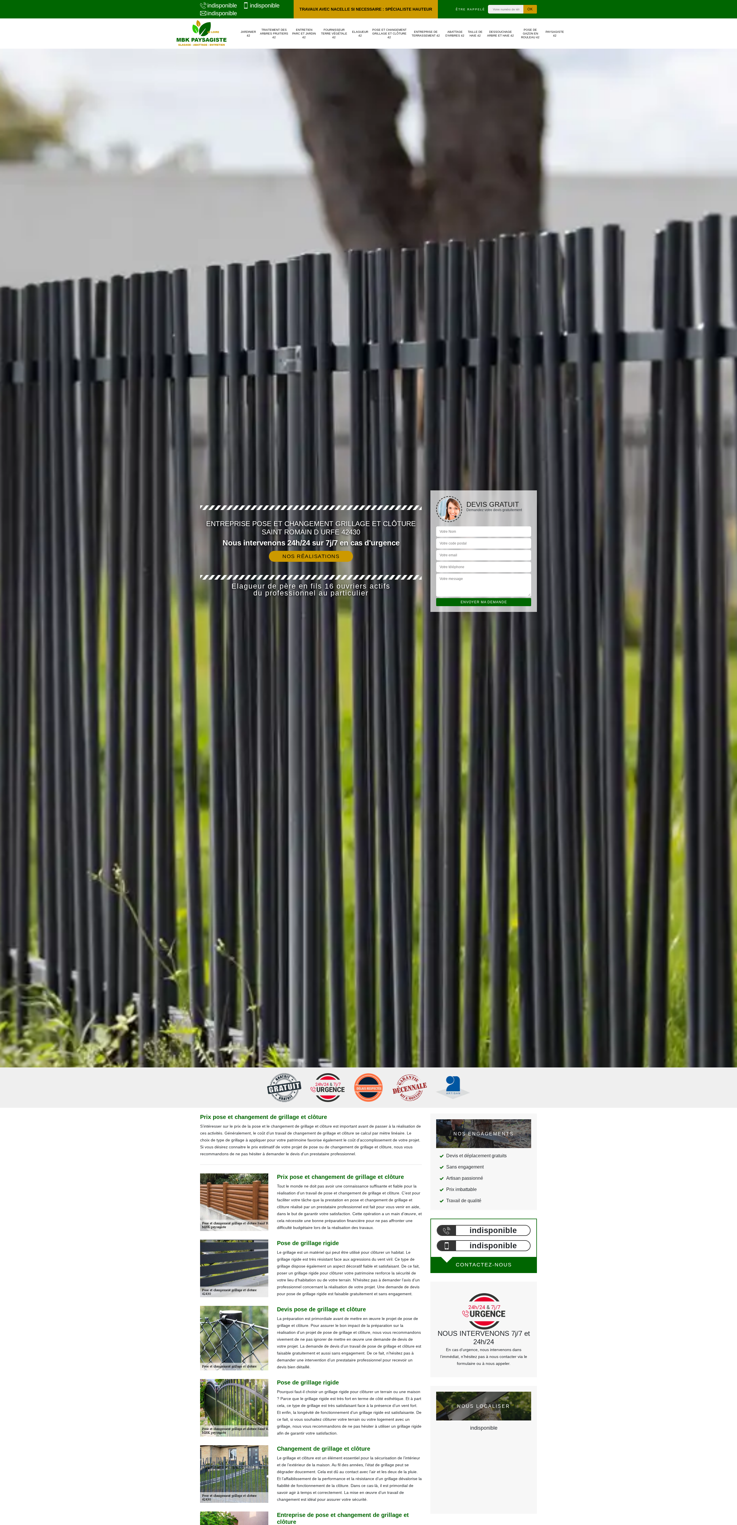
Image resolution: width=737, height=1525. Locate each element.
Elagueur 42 (360, 33)
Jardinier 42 (248, 33)
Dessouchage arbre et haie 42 (500, 33)
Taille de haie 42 (475, 33)
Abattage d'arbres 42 (454, 33)
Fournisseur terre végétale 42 (334, 33)
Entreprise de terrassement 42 (426, 33)
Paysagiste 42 (555, 33)
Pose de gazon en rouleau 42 (530, 33)
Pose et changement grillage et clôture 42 (389, 33)
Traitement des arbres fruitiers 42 (274, 33)
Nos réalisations (310, 556)
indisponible (222, 5)
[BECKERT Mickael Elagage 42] (201, 33)
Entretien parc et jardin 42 (304, 33)
